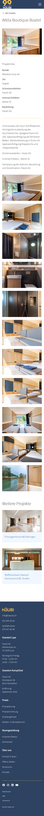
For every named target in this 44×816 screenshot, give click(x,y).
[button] (39, 4)
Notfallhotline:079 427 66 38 (8, 628)
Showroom (7, 767)
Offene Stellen (8, 761)
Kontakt (5, 772)
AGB (3, 796)
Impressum (6, 800)
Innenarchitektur (9, 736)
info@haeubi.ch (9, 615)
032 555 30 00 (8, 620)
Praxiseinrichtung (10, 711)
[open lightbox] (22, 188)
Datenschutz (6, 791)
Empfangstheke (9, 716)
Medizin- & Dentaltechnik (13, 722)
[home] (7, 4)
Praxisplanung (8, 706)
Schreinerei (7, 741)
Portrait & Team (9, 756)
